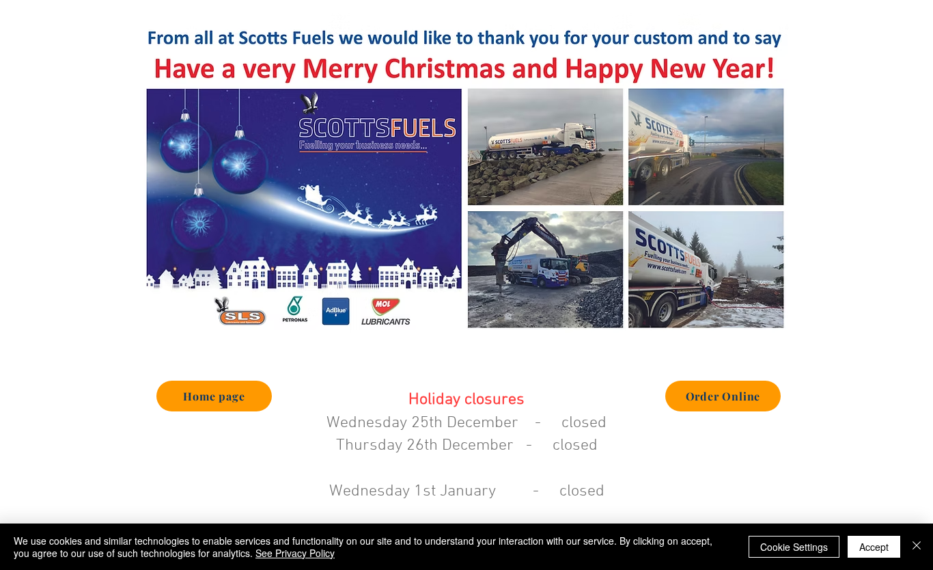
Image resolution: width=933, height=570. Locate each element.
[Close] (916, 546)
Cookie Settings (794, 547)
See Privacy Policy (295, 553)
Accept (874, 547)
